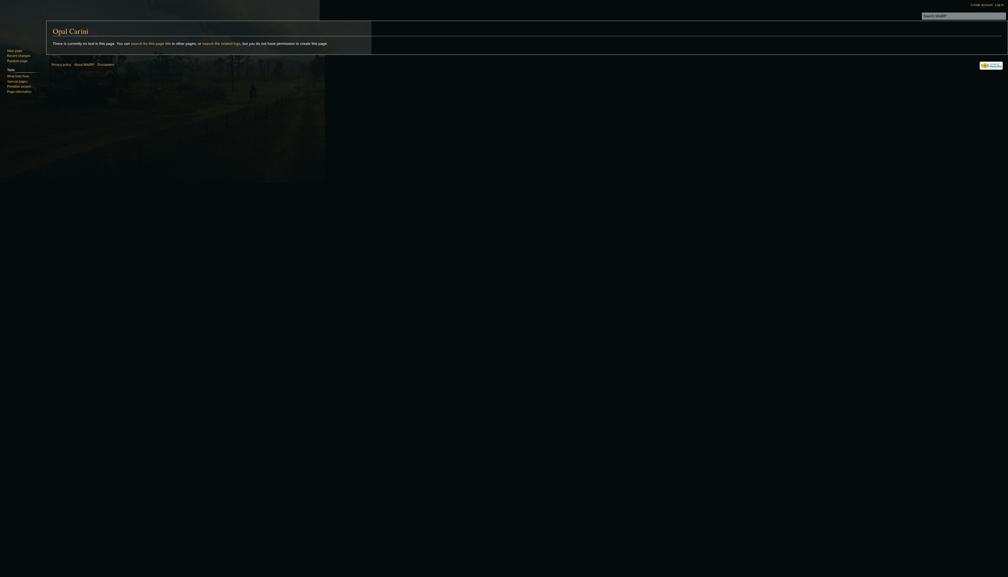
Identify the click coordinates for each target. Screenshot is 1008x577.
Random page (17, 61)
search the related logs (221, 43)
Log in (999, 5)
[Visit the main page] (23, 21)
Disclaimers (105, 65)
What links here (18, 76)
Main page (14, 51)
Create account (982, 5)
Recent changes (18, 56)
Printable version (19, 86)
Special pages (17, 81)
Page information (19, 92)
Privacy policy (61, 65)
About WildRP (84, 65)
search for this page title (151, 43)
